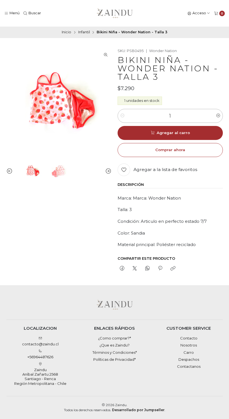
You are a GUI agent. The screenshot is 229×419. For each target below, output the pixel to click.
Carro (188, 352)
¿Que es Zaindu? (114, 345)
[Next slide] (107, 171)
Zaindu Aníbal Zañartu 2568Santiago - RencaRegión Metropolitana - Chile (40, 376)
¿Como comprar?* (114, 338)
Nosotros (188, 345)
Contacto (188, 338)
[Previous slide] (10, 171)
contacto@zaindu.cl (40, 344)
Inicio (66, 32)
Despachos (188, 359)
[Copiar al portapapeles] (173, 268)
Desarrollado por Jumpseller (138, 410)
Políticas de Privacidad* (114, 359)
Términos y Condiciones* (114, 352)
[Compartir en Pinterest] (160, 268)
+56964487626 (40, 357)
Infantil (84, 32)
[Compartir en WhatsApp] (147, 268)
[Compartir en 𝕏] (134, 268)
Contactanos (189, 366)
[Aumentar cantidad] (218, 116)
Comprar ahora (170, 150)
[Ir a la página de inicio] (114, 13)
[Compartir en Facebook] (122, 268)
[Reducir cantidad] (122, 116)
